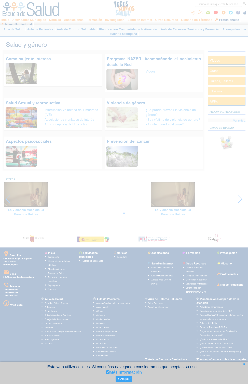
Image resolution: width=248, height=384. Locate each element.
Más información (126, 372)
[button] (244, 364)
